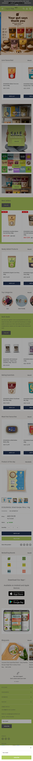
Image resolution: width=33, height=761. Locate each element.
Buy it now (16, 538)
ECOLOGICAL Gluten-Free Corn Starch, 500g (11, 84)
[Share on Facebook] (21, 545)
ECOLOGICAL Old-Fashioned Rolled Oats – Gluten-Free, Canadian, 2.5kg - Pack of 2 (10, 360)
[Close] (30, 748)
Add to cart (12, 96)
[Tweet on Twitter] (27, 545)
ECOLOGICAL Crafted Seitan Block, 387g (10, 441)
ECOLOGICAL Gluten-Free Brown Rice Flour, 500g (11, 399)
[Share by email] (30, 545)
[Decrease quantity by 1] (9, 527)
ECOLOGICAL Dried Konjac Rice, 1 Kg (16, 507)
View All (6, 205)
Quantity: (4, 527)
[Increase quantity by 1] (17, 527)
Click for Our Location (8, 709)
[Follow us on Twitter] (6, 739)
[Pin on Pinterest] (24, 545)
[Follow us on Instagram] (9, 739)
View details (28, 462)
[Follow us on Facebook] (3, 739)
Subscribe (16, 757)
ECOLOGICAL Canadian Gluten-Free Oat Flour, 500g (11, 232)
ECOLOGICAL (4, 511)
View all (29, 60)
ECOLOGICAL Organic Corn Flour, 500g (11, 273)
